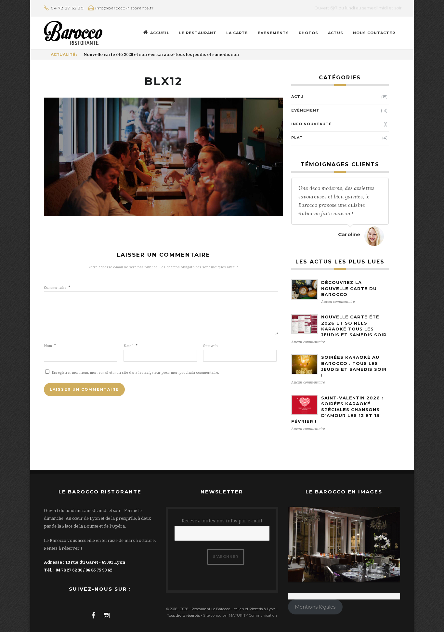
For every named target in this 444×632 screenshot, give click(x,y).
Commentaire (57, 288)
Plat (297, 137)
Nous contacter (374, 33)
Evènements (273, 33)
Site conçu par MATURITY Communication (240, 615)
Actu (297, 96)
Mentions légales (315, 607)
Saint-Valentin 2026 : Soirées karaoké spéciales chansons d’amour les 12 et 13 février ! (337, 409)
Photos (308, 33)
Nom (50, 346)
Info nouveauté (311, 124)
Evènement (305, 110)
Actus (335, 33)
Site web (210, 346)
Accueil (159, 33)
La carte (237, 33)
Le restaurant (197, 33)
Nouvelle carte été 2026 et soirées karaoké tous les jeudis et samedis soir (162, 54)
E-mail (131, 346)
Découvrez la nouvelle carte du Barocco (349, 288)
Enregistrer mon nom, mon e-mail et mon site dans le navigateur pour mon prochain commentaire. (135, 372)
